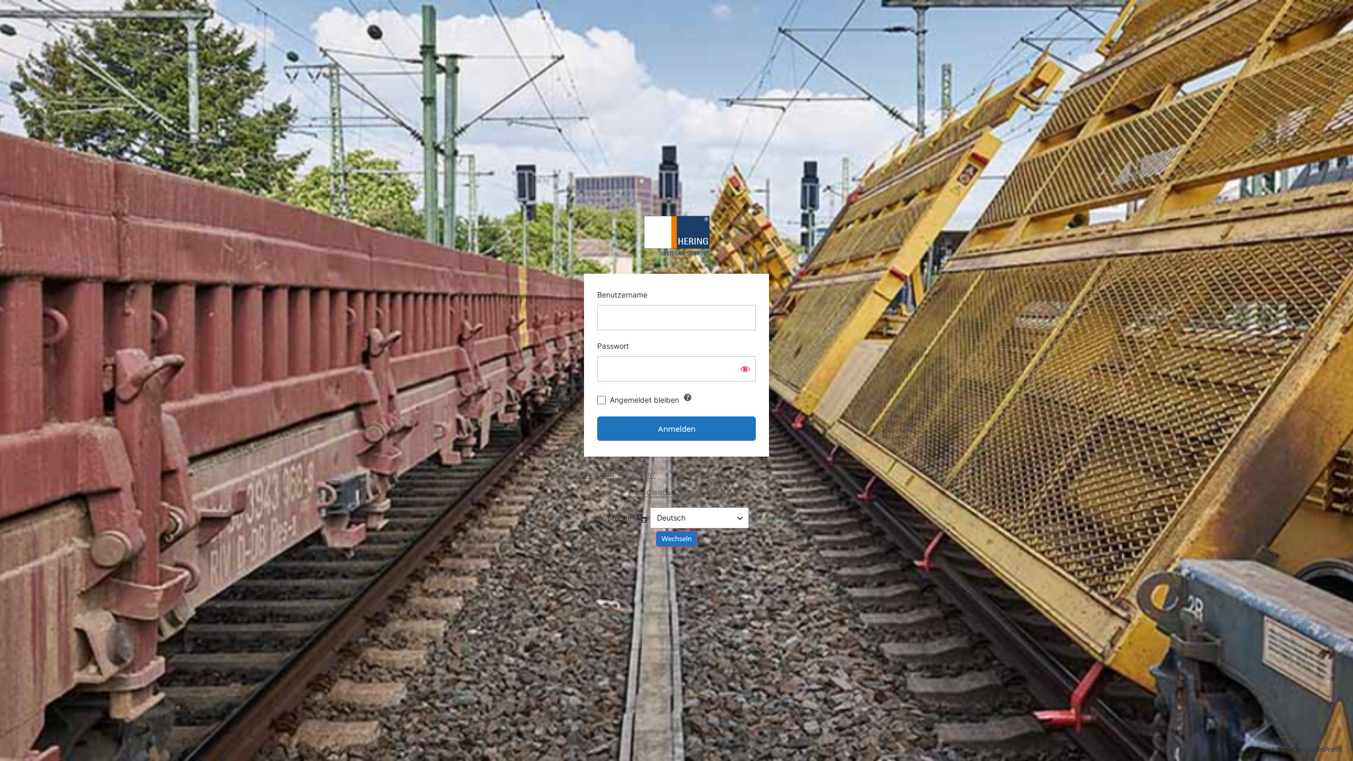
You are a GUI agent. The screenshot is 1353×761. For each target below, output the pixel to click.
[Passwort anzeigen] (745, 369)
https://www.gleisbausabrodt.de (676, 235)
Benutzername (622, 294)
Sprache (617, 517)
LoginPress (1324, 749)
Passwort (613, 345)
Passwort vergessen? (619, 474)
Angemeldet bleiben (644, 399)
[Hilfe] (687, 397)
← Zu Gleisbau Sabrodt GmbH (676, 492)
